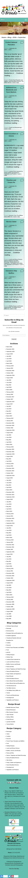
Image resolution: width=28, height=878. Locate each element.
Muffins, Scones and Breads (13, 750)
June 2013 (8, 504)
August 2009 (9, 611)
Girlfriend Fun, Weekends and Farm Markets (11, 90)
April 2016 (8, 442)
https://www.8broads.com (14, 845)
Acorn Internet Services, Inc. (17, 858)
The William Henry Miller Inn (13, 690)
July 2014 (8, 480)
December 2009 (10, 602)
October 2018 (9, 373)
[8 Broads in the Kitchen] (14, 9)
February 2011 (9, 568)
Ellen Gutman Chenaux (12, 712)
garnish (8, 652)
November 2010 (10, 575)
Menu (3, 20)
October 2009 (9, 606)
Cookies (8, 642)
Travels (8, 692)
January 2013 (9, 516)
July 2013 (8, 501)
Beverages (9, 731)
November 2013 (10, 494)
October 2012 (9, 520)
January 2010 (9, 599)
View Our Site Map (14, 868)
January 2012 (9, 542)
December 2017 (10, 396)
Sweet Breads (7, 307)
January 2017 (9, 420)
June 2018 (8, 382)
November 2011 (10, 547)
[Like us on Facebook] (8, 783)
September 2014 (10, 475)
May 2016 (8, 439)
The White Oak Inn (11, 688)
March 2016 (9, 444)
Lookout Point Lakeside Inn (16, 171)
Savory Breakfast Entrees (12, 671)
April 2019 (8, 361)
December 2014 (10, 468)
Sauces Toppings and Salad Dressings (16, 669)
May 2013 (8, 506)
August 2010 (9, 582)
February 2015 (9, 463)
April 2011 (8, 563)
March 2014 (9, 489)
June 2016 (8, 437)
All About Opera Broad (12, 626)
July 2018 (8, 380)
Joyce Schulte (9, 714)
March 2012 (9, 537)
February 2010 (9, 597)
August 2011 (9, 554)
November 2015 (10, 451)
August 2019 (9, 353)
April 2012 (8, 535)
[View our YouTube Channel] (20, 783)
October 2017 (9, 399)
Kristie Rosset (9, 719)
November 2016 (10, 425)
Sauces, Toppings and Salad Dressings (16, 755)
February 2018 (9, 392)
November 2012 (10, 518)
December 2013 (10, 492)
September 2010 (10, 580)
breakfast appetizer (11, 635)
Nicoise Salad (11, 221)
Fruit (15, 215)
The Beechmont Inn (11, 685)
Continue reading (11, 123)
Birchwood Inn (10, 630)
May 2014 (8, 485)
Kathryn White (10, 717)
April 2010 (8, 592)
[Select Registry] (14, 829)
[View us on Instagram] (15, 783)
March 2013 (9, 511)
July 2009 (8, 613)
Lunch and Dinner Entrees (15, 259)
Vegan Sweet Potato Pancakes (13, 801)
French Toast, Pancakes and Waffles (15, 741)
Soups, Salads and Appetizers (13, 762)
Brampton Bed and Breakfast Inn (14, 633)
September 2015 (10, 454)
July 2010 (8, 585)
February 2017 (9, 418)
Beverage (8, 628)
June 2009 (8, 616)
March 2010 (9, 594)
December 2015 (10, 449)
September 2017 (10, 401)
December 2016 (10, 423)
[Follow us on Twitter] (11, 783)
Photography (13, 863)
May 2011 (8, 561)
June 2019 (8, 358)
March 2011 (9, 566)
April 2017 (8, 413)
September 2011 (10, 551)
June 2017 (8, 408)
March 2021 (9, 346)
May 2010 (8, 590)
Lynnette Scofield (10, 721)
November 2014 (10, 470)
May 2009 (8, 618)
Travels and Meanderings (15, 127)
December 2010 (10, 573)
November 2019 (10, 349)
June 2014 (8, 482)
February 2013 (9, 513)
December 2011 (10, 544)
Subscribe (14, 339)
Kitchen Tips (9, 657)
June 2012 (8, 530)
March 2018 (9, 389)
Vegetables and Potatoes (10, 174)
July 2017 (8, 406)
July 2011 (8, 556)
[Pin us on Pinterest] (13, 783)
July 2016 (8, 435)
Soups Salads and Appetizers (11, 172)
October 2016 (9, 427)
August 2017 (9, 404)
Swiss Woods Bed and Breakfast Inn (15, 683)
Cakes (7, 733)
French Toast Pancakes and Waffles (15, 647)
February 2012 (9, 540)
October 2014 (9, 473)
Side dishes (9, 760)
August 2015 (9, 456)
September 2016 (10, 430)
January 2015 (9, 466)
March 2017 (9, 415)
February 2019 (9, 365)
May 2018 (8, 384)
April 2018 (8, 387)
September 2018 (10, 375)
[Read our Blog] (17, 783)
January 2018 (9, 394)
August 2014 (9, 477)
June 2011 (8, 559)
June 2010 (8, 587)
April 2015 (8, 461)
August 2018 (9, 377)
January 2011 (9, 571)
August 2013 (9, 499)
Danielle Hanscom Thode (12, 707)
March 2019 (9, 363)
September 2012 (10, 523)
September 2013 (10, 497)
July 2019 (8, 356)
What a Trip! (8, 791)
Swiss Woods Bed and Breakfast (14, 680)
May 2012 (8, 532)
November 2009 (10, 604)
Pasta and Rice (10, 666)
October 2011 (9, 549)
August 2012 (9, 525)
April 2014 (8, 487)
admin (9, 49)
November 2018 (10, 370)
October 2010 (9, 578)
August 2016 (9, 432)
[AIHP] (14, 822)
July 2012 (8, 528)
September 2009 (10, 609)
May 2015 (8, 458)
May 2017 (8, 411)
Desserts (11, 215)
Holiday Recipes (10, 654)
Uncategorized (10, 697)
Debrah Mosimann (11, 709)
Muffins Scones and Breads (16, 306)
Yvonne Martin (10, 724)
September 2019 (10, 351)
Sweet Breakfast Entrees (15, 81)
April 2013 (8, 508)
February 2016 (9, 446)
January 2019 (9, 368)
